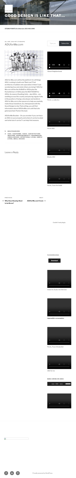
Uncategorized (14, 131)
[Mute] (64, 384)
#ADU (9, 134)
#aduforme (16, 134)
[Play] (50, 384)
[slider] (68, 383)
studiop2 (21, 41)
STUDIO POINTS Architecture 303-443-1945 (20, 28)
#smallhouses (13, 137)
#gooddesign (36, 135)
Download (54, 260)
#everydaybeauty (23, 135)
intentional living (28, 137)
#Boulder (11, 135)
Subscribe (65, 43)
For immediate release (53, 254)
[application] (59, 384)
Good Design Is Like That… (35, 15)
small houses (19, 139)
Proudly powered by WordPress (42, 473)
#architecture (34, 134)
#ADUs (24, 134)
